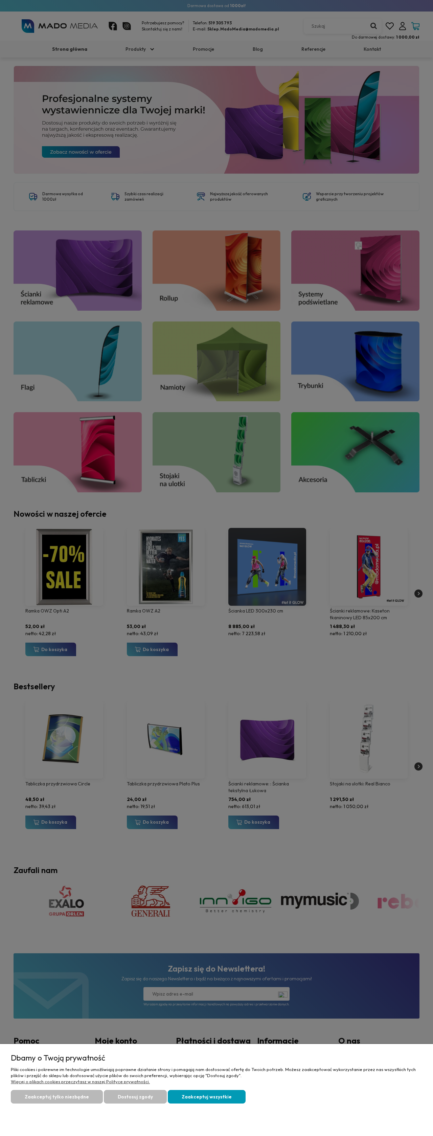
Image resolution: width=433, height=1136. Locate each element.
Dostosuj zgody (135, 1097)
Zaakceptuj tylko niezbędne (57, 1097)
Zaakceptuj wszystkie (207, 1097)
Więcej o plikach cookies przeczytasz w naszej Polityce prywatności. (80, 1081)
